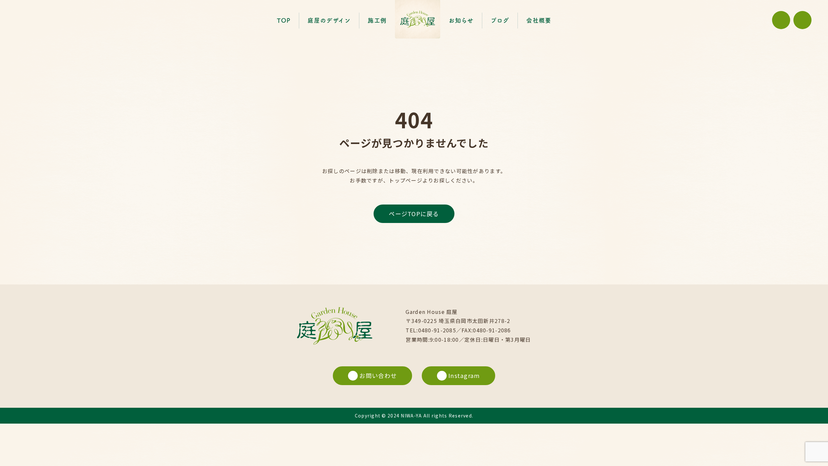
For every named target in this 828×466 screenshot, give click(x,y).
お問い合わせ (378, 375)
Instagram (464, 375)
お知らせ (461, 20)
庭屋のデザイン (329, 20)
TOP (284, 20)
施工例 (377, 20)
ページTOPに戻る (414, 213)
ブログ (500, 20)
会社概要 (538, 20)
